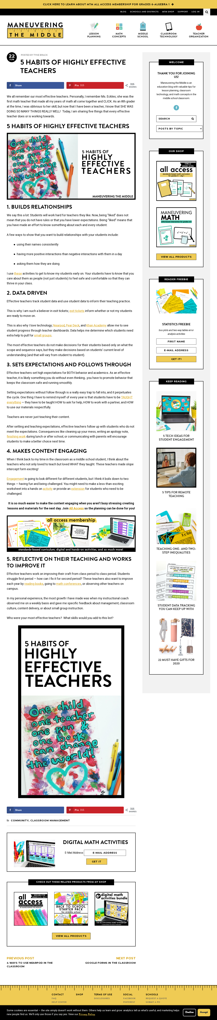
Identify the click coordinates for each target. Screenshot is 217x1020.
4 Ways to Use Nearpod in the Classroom (30, 962)
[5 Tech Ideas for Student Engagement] (176, 411)
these (18, 273)
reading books (33, 583)
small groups (43, 335)
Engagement (15, 478)
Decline (189, 1012)
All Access (76, 508)
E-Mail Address (74, 852)
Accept (204, 1012)
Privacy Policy (87, 1014)
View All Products (71, 935)
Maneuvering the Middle (35, 30)
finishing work (16, 436)
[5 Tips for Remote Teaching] (176, 468)
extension (78, 488)
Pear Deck (73, 325)
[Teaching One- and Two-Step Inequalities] (176, 524)
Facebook (176, 107)
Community (20, 820)
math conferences (68, 583)
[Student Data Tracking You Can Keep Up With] (176, 581)
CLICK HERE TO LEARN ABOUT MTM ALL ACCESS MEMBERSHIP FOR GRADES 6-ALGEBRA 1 (106, 4)
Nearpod (59, 325)
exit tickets (77, 311)
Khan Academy (96, 325)
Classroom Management (50, 820)
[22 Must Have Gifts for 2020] (176, 638)
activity (48, 488)
